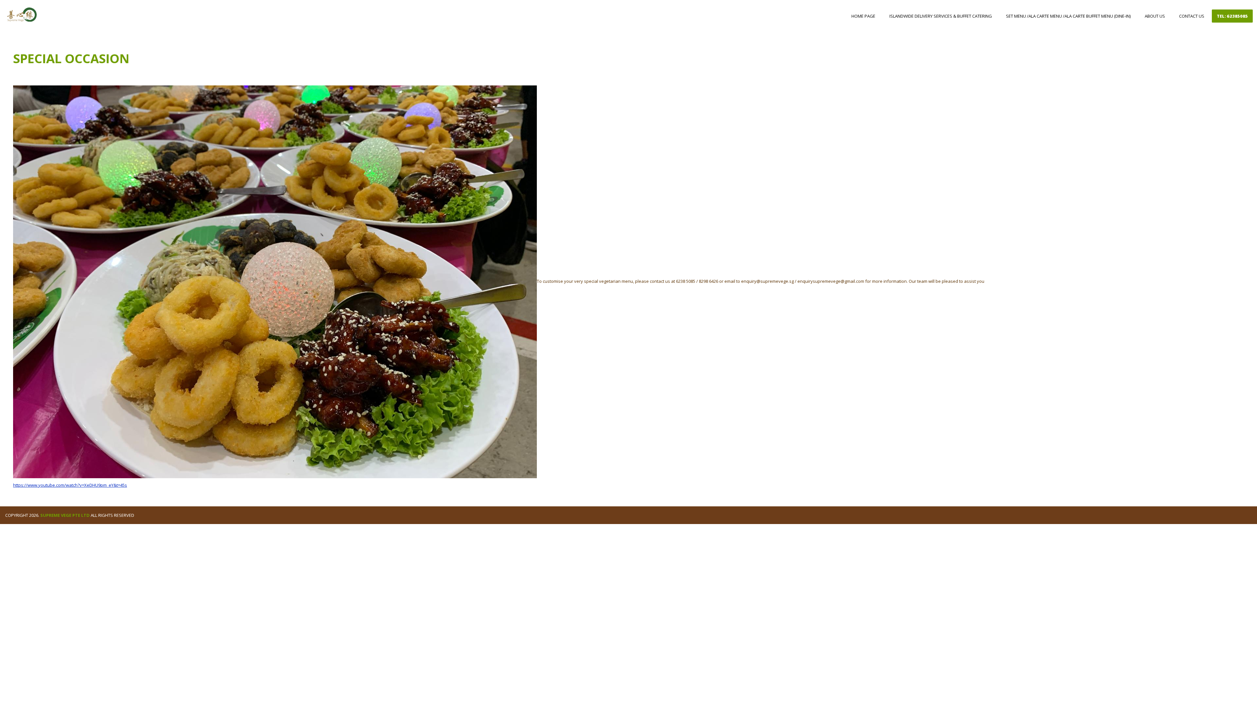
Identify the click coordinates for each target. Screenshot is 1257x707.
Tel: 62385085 (1232, 16)
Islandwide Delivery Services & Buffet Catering (940, 16)
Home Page (863, 16)
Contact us (1191, 16)
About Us (1155, 16)
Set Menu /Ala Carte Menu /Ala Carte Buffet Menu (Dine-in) (1068, 16)
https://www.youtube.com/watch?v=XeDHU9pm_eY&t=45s (70, 485)
